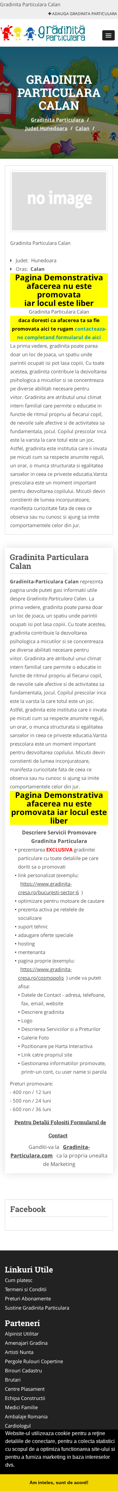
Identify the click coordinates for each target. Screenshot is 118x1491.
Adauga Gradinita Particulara (84, 13)
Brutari (13, 1380)
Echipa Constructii (25, 1398)
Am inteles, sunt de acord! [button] (59, 1482)
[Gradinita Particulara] (43, 32)
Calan (82, 128)
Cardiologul (18, 1426)
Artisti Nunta (19, 1352)
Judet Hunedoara (46, 128)
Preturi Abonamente (28, 1298)
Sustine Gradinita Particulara (37, 1308)
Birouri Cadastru (23, 1370)
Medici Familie (21, 1407)
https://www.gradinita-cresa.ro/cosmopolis (45, 973)
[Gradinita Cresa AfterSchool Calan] (59, 201)
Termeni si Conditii (26, 1289)
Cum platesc (18, 1280)
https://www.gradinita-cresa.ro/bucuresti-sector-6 (48, 888)
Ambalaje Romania (26, 1416)
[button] (108, 35)
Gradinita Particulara (57, 119)
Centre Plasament (25, 1389)
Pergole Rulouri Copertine (34, 1361)
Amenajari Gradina (26, 1343)
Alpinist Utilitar (22, 1334)
